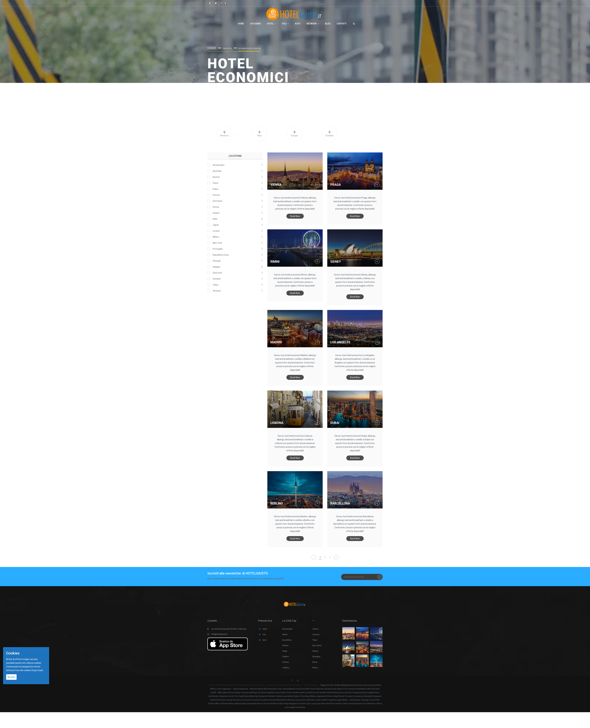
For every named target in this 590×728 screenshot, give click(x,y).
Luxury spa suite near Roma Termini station (329, 704)
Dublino (285, 657)
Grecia (216, 207)
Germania (217, 201)
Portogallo (218, 249)
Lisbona (276, 423)
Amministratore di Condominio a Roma (365, 704)
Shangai (217, 261)
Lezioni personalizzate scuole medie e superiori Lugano (319, 700)
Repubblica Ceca (221, 255)
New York (217, 243)
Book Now (295, 216)
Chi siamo (255, 23)
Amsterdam (218, 165)
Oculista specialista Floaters (287, 696)
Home (241, 23)
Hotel (270, 23)
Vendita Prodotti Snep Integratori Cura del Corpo (290, 704)
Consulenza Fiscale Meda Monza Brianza (276, 700)
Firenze (216, 195)
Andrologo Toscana (256, 692)
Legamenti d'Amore (325, 696)
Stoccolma (317, 645)
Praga (335, 185)
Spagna (216, 267)
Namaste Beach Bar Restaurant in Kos (266, 689)
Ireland (216, 213)
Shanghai (316, 657)
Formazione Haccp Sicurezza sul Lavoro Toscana (237, 700)
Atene (284, 634)
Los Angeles (340, 342)
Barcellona (340, 503)
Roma (314, 662)
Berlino (276, 503)
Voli (284, 23)
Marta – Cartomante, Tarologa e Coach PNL (361, 700)
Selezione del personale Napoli (329, 689)
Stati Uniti (217, 273)
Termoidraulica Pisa (291, 689)
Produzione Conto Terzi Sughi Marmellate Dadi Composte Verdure (247, 696)
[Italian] (225, 3)
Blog (327, 23)
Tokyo (215, 285)
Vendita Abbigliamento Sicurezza (348, 685)
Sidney (335, 261)
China (215, 183)
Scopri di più (37, 670)
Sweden (217, 279)
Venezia (217, 291)
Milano (216, 237)
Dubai (334, 423)
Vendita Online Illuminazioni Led (333, 692)
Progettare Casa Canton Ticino (279, 692)
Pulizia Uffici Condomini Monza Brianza (225, 704)
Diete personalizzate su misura (255, 704)
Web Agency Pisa (225, 692)
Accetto (11, 677)
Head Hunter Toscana (343, 696)
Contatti (341, 23)
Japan (216, 225)
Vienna (275, 185)
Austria (216, 177)
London (216, 231)
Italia (215, 219)
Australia (217, 171)
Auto (297, 23)
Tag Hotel (227, 48)
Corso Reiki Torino (307, 689)
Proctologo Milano (308, 696)
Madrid (276, 342)
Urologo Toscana (241, 692)
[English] (221, 3)
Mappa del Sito (327, 685)
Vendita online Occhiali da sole (305, 692)
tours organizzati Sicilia (295, 707)
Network (312, 23)
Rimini (274, 261)
